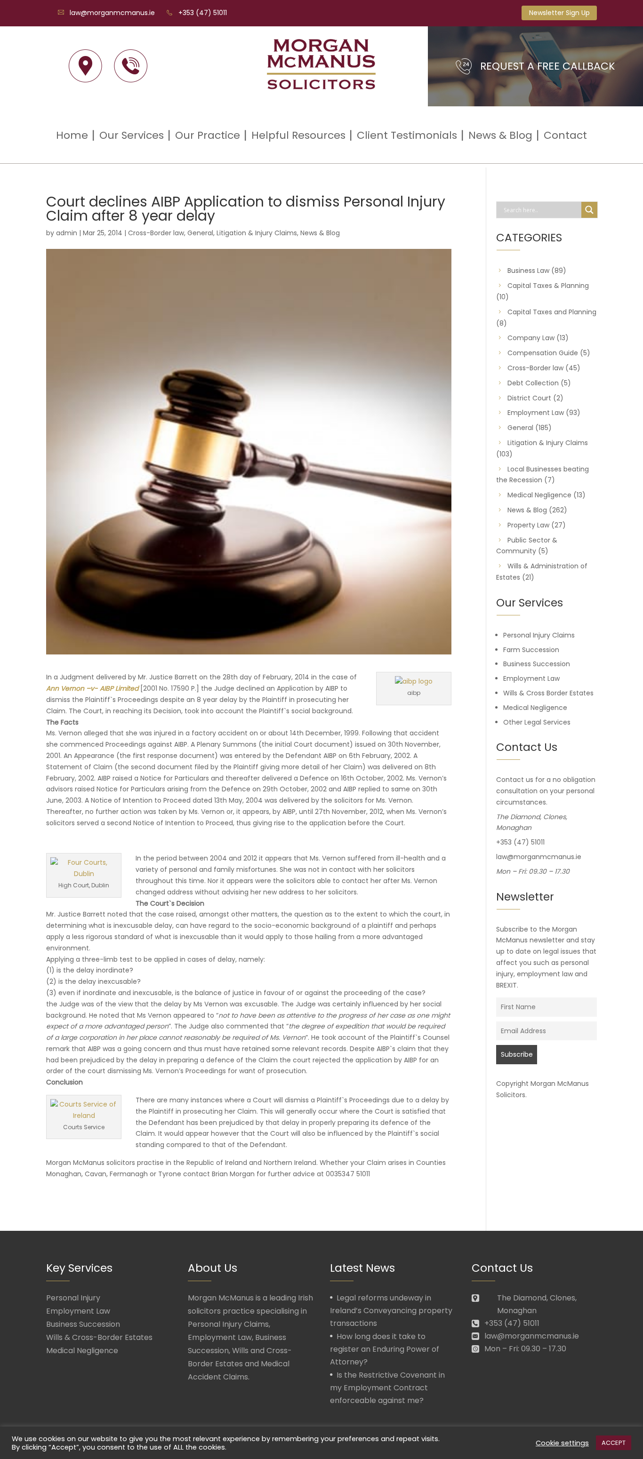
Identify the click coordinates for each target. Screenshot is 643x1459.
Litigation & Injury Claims (257, 233)
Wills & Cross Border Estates (548, 693)
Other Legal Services (537, 722)
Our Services (131, 135)
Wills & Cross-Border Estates (99, 1337)
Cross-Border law (156, 233)
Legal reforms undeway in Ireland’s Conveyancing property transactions (391, 1310)
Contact (565, 135)
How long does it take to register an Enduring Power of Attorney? (384, 1349)
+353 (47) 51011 (202, 12)
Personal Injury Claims (539, 635)
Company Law (531, 338)
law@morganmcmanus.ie (112, 12)
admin (66, 233)
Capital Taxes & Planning (548, 285)
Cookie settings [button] (562, 1443)
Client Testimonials (407, 135)
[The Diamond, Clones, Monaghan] (85, 66)
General (200, 233)
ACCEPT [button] (614, 1442)
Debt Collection (533, 383)
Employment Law (535, 412)
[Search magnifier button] (589, 210)
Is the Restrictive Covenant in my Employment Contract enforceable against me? (387, 1388)
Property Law (528, 525)
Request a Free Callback (547, 66)
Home (72, 135)
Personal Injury (73, 1297)
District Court (529, 398)
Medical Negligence (539, 495)
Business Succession (536, 664)
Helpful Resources (298, 135)
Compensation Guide (542, 353)
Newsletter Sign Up (559, 12)
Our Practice (207, 135)
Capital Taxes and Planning (551, 312)
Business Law (528, 270)
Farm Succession (531, 649)
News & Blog (500, 135)
